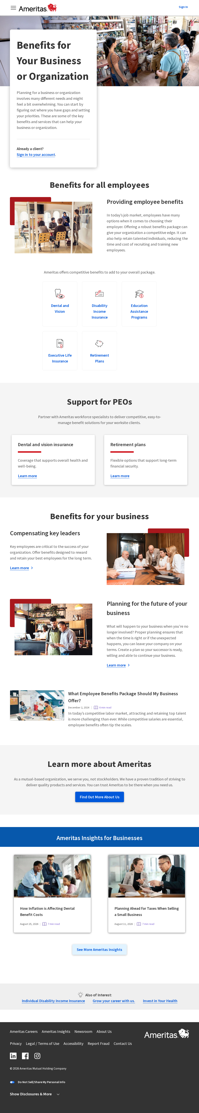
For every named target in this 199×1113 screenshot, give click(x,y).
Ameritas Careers (24, 1032)
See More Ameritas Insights (99, 949)
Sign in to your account (36, 154)
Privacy (16, 1044)
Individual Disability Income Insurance (53, 1000)
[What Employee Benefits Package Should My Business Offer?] (37, 719)
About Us (104, 1032)
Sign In (183, 7)
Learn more (27, 475)
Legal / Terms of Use (42, 1044)
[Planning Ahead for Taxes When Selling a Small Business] (146, 896)
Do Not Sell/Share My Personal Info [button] (41, 1082)
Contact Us (123, 1044)
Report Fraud (98, 1044)
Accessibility (73, 1044)
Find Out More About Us (100, 796)
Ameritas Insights (56, 1032)
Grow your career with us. (114, 1000)
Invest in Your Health (160, 1000)
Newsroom (83, 1032)
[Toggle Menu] (14, 8)
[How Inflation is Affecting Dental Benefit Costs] (52, 896)
